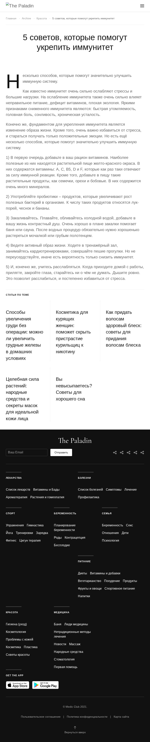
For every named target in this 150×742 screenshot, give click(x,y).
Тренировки (24, 533)
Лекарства (14, 478)
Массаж (74, 644)
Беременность (65, 513)
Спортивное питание (119, 588)
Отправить (61, 452)
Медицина (62, 612)
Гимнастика (35, 525)
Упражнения (15, 525)
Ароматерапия (16, 497)
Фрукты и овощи (90, 588)
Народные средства (68, 651)
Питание (84, 561)
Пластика (31, 647)
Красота (42, 18)
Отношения (110, 533)
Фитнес (11, 540)
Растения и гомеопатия (47, 497)
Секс (129, 525)
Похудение (112, 581)
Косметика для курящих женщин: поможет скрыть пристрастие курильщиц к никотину (73, 332)
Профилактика (88, 497)
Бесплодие (62, 545)
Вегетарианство (89, 581)
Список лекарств (18, 489)
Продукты (130, 581)
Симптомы (113, 489)
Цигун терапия (30, 540)
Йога (9, 533)
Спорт (10, 513)
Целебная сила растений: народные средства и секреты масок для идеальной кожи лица (22, 398)
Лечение (130, 489)
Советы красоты (18, 654)
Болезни (84, 478)
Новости (60, 644)
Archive (26, 18)
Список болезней (90, 489)
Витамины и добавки (105, 573)
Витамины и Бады (46, 489)
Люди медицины (76, 624)
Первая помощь (65, 667)
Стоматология (64, 659)
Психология (110, 540)
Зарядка (42, 533)
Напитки (84, 596)
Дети (125, 533)
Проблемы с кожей (19, 639)
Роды (58, 537)
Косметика (13, 647)
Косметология (16, 631)
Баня (57, 624)
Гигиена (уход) (16, 624)
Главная (11, 18)
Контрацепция (75, 537)
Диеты (82, 573)
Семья (107, 513)
